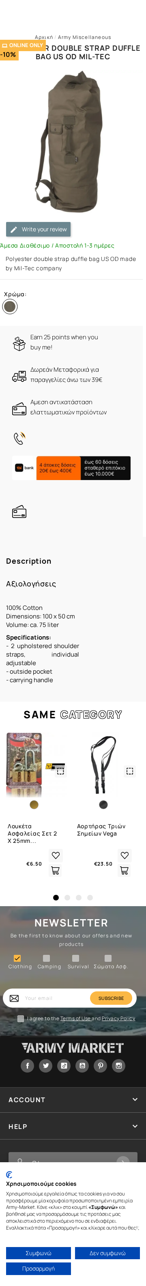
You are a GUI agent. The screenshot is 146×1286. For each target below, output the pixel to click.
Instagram (118, 1066)
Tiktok (64, 1066)
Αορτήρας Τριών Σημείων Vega (101, 830)
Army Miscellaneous (85, 37)
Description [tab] (29, 561)
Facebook (27, 1066)
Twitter (45, 1066)
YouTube (82, 1066)
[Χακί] (11, 308)
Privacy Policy (118, 1018)
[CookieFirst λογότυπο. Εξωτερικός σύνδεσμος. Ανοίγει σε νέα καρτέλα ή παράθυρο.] (9, 1174)
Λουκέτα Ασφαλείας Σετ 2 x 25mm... (32, 833)
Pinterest (100, 1066)
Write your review (44, 229)
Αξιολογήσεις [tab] (31, 583)
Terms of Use (76, 1018)
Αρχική (44, 37)
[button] (56, 898)
